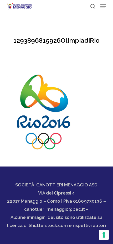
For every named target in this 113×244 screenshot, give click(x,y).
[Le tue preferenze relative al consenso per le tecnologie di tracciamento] (104, 235)
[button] (103, 6)
